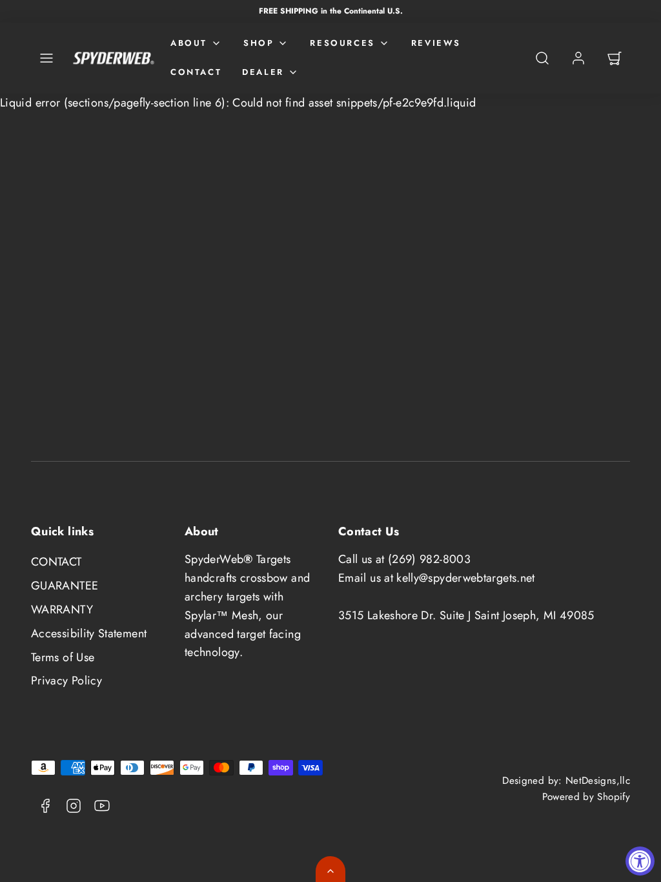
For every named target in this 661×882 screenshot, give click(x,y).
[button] (46, 58)
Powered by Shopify (586, 797)
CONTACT (195, 72)
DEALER (263, 72)
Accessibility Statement (89, 633)
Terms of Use (62, 657)
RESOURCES (342, 43)
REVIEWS (436, 43)
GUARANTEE (64, 585)
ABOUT (188, 43)
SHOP (258, 43)
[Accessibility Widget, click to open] (640, 861)
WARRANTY (62, 609)
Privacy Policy (66, 680)
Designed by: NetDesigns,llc (566, 781)
